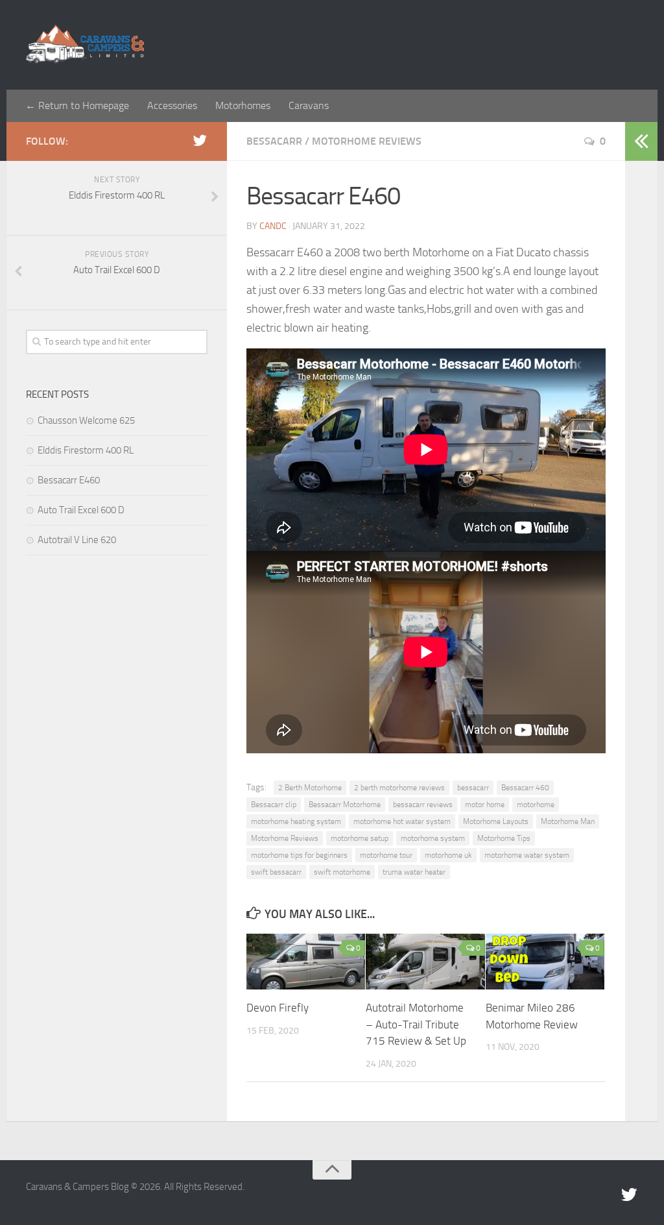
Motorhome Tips (503, 838)
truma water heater (414, 872)
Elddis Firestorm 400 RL (86, 450)
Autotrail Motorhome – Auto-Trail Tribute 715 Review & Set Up (416, 1024)
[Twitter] (200, 141)
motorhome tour (386, 855)
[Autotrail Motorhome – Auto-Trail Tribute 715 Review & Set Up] (425, 961)
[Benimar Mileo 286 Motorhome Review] (545, 961)
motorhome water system (526, 855)
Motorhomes (242, 105)
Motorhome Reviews (366, 141)
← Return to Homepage (77, 105)
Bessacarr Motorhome (345, 804)
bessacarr (473, 787)
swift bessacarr (276, 872)
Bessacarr (274, 141)
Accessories (172, 105)
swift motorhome (342, 872)
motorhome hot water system (402, 821)
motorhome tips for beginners (299, 855)
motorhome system (433, 838)
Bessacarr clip (273, 804)
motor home (484, 804)
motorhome (535, 804)
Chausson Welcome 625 (86, 420)
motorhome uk (448, 855)
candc (273, 226)
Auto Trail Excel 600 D (81, 510)
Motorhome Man (568, 821)
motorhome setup (359, 838)
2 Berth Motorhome (310, 787)
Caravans (309, 105)
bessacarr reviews (423, 804)
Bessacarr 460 (525, 787)
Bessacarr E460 (69, 480)
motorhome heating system (296, 821)
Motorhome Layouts (495, 821)
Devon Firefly (277, 1007)
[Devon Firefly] (305, 961)
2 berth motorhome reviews (399, 787)
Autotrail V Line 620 (77, 540)
